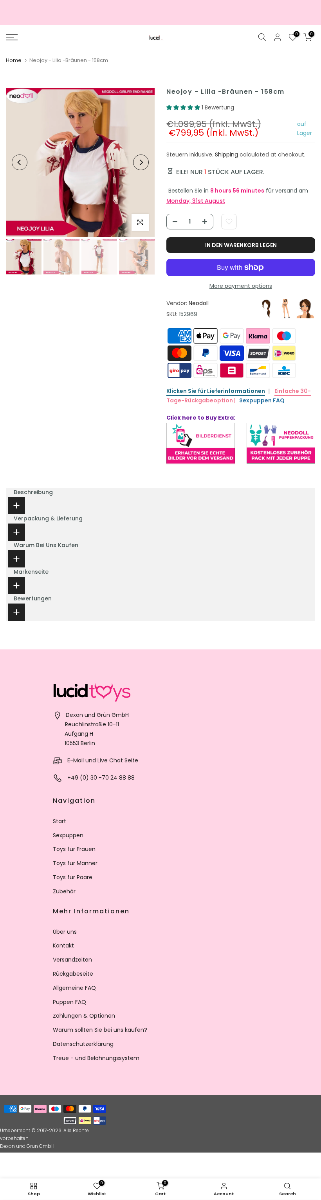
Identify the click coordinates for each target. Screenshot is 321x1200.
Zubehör (64, 891)
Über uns (65, 932)
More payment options (240, 286)
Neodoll (199, 303)
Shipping (226, 154)
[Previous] (19, 162)
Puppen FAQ (69, 1002)
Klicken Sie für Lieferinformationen (215, 391)
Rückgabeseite (73, 974)
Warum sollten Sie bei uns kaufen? (100, 1030)
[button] (184, 107)
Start (59, 821)
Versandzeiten (72, 960)
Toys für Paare (72, 877)
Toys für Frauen (74, 849)
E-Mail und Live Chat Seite (102, 760)
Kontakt (63, 945)
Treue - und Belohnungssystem (96, 1058)
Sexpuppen (68, 835)
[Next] (141, 162)
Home (14, 60)
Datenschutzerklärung (83, 1044)
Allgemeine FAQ (74, 988)
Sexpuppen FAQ (262, 400)
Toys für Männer (75, 863)
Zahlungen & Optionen (84, 1016)
